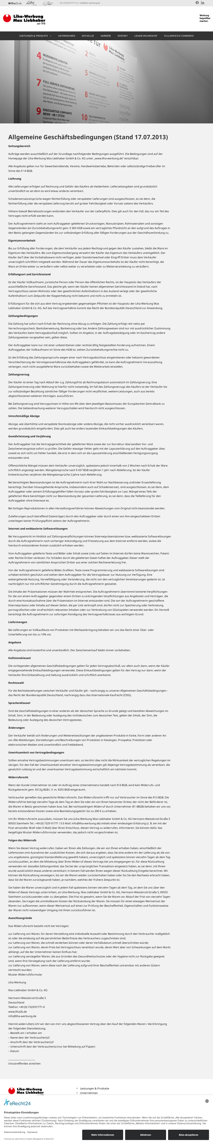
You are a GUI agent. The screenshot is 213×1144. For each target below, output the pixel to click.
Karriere (106, 35)
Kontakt (123, 35)
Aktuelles (88, 35)
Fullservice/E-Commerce (179, 35)
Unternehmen (66, 35)
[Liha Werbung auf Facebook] (197, 2)
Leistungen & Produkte (33, 35)
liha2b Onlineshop (145, 35)
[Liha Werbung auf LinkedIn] (203, 2)
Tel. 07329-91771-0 (69, 2)
